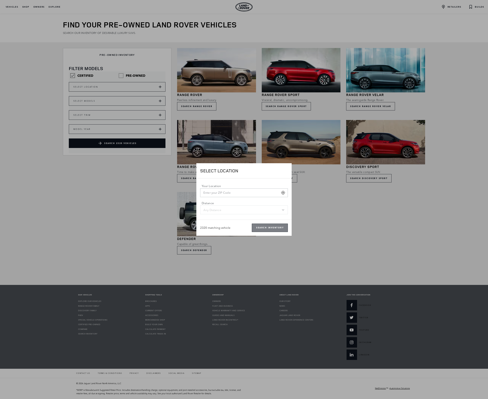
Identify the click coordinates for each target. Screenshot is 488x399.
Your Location (211, 186)
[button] (283, 192)
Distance (208, 203)
